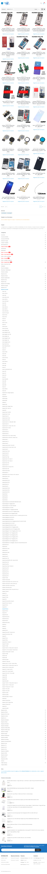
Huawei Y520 (4, 655)
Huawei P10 (4, 593)
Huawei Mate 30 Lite (6, 488)
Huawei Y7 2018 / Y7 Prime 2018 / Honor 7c (10, 682)
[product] (8, 19)
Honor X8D (4, 384)
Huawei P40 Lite (5, 614)
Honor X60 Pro (5, 361)
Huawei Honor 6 (5, 429)
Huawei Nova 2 (5, 550)
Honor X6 (4, 359)
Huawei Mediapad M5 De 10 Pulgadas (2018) (10, 527)
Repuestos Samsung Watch (6, 741)
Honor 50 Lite (4, 314)
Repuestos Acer (4, 273)
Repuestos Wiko (4, 753)
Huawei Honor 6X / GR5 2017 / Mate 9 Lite (9, 437)
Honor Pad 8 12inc (5, 344)
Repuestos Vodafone (5, 751)
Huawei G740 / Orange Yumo (7, 406)
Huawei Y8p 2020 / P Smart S (7, 696)
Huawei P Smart (5, 577)
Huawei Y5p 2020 (5, 659)
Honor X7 (4, 367)
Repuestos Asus (4, 279)
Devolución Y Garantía (15, 860)
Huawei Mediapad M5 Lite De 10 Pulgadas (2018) (11, 529)
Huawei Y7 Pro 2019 (5, 690)
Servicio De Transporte (15, 858)
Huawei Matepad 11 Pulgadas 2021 (8, 503)
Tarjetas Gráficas (4, 764)
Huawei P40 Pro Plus (6, 622)
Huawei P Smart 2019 (6, 579)
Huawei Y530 (4, 657)
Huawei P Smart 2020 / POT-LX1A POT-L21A (10, 581)
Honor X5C (4, 355)
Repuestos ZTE (4, 756)
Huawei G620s (4, 398)
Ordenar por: (4, 9)
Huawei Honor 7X (5, 441)
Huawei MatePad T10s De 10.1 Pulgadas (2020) (10, 511)
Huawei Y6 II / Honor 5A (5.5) (7, 669)
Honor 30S (4, 303)
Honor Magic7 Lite (5, 340)
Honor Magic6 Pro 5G (6, 338)
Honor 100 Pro (5, 293)
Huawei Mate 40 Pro (6, 492)
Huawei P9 (4, 636)
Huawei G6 (4, 394)
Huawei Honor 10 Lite (6, 414)
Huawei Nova (4, 546)
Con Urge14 (9, 213)
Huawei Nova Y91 (5, 575)
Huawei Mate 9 (5, 497)
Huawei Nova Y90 (5, 573)
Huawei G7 (4, 402)
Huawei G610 (4, 396)
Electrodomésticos (4, 244)
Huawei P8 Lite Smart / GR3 (7, 634)
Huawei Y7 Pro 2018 (5, 688)
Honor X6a (4, 363)
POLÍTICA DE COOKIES (5, 862)
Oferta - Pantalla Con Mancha (6, 260)
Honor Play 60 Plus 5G (6, 345)
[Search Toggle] (41, 3)
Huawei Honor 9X (5, 455)
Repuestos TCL (4, 745)
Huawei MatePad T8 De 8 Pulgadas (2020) (9, 513)
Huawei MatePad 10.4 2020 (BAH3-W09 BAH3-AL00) (11, 501)
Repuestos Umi (4, 747)
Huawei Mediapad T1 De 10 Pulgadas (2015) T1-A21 (11, 531)
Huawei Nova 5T (5, 556)
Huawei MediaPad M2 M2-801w (8, 519)
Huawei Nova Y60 (5, 568)
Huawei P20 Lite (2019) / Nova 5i (8, 601)
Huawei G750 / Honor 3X (6, 408)
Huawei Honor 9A (5, 453)
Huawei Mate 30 (5, 486)
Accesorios (3, 234)
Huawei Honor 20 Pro (6, 420)
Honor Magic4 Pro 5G (6, 332)
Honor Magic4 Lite (5, 330)
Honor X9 (4, 386)
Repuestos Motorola (4, 723)
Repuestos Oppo (4, 733)
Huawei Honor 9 (5, 449)
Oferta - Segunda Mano (5, 262)
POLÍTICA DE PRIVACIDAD (5, 864)
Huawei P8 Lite (5, 630)
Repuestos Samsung (4, 739)
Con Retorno (4, 213)
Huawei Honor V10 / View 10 (7, 458)
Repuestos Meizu (4, 721)
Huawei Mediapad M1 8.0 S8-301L (8, 517)
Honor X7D (4, 375)
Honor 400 (4, 305)
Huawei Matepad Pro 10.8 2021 (7, 507)
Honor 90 (4, 324)
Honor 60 (4, 318)
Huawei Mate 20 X (5, 484)
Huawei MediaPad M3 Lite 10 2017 (8, 523)
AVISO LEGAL (3, 860)
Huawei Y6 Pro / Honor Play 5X (7, 671)
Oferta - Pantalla (4, 258)
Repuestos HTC (4, 287)
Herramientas (3, 248)
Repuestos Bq (3, 281)
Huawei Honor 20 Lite (6, 418)
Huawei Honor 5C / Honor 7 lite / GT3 (8, 425)
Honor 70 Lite (4, 322)
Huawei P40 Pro (5, 620)
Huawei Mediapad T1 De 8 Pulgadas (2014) (10, 534)
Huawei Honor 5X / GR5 (6, 427)
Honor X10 (4, 347)
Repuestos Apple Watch (5, 277)
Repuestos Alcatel (4, 275)
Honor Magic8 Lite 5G (6, 342)
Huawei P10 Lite (5, 595)
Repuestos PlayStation (5, 735)
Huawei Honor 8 (5, 443)
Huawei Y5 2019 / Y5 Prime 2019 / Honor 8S (10, 647)
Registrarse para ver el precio (8, 33)
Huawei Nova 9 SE (5, 562)
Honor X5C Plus (5, 357)
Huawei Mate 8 (5, 495)
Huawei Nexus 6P (5, 544)
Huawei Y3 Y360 (5, 645)
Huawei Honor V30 (5, 462)
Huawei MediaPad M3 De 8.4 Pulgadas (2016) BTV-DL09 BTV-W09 (14, 521)
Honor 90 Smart (5, 328)
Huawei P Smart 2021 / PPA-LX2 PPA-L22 (9, 583)
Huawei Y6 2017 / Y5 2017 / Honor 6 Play (9, 663)
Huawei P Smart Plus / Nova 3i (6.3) (8, 585)
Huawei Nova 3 (5, 554)
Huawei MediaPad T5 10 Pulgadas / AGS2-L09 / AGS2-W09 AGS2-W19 (14, 542)
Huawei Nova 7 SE (5, 558)
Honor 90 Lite (4, 326)
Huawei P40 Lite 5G (5, 616)
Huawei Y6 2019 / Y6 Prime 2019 (8, 667)
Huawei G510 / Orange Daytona (8, 392)
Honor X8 (4, 377)
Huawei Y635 (4, 679)
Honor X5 (4, 349)
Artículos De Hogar (4, 240)
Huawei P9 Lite (5, 638)
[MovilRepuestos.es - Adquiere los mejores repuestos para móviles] (6, 3)
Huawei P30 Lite (8, 27)
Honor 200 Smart (5, 301)
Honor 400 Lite (5, 307)
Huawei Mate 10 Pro (6, 476)
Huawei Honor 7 (5, 439)
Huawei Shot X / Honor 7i (6, 642)
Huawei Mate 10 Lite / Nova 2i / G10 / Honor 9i (10, 474)
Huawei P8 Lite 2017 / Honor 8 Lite (8, 632)
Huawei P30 (4, 606)
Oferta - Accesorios (4, 252)
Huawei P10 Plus (5, 597)
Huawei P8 (4, 628)
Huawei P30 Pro (5, 610)
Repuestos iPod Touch (5, 714)
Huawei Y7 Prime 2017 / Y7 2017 (8, 686)
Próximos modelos (4, 271)
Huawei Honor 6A (5, 431)
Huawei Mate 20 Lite (6, 480)
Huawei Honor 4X (5, 423)
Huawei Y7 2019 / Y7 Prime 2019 (8, 684)
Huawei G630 (4, 400)
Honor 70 (4, 320)
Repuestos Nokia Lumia (5, 729)
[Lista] (44, 9)
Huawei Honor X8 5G (6, 470)
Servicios (2, 760)
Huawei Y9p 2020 (5, 708)
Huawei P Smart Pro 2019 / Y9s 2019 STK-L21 (10, 589)
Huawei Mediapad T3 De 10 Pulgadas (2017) (10, 536)
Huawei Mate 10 (5, 472)
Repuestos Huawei (4, 289)
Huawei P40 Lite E (5, 618)
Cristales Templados (4, 242)
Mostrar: (36, 9)
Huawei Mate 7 (5, 494)
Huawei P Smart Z (5, 148)
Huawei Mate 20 (5, 478)
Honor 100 (4, 291)
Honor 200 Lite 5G (5, 297)
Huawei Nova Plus (5, 564)
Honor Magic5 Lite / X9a (6, 334)
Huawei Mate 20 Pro (6, 482)
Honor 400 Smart (5, 310)
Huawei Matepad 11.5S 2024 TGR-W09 (9, 505)
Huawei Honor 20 (5, 416)
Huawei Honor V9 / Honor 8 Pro (7, 466)
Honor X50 (4, 353)
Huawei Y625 (4, 677)
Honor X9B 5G (4, 388)
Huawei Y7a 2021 (5, 692)
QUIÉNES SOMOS (4, 858)
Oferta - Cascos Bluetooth (6, 254)
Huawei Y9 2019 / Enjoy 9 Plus (7, 702)
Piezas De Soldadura (4, 268)
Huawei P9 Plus (5, 640)
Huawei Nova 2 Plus (5, 552)
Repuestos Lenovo (4, 716)
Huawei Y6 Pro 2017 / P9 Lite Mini (8, 673)
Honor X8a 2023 (5, 379)
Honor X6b (4, 365)
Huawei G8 (4, 410)
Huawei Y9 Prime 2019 (6, 704)
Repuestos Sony (4, 743)
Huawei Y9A (4, 706)
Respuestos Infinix (4, 758)
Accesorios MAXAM (4, 236)
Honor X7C (4, 373)
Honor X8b (4, 381)
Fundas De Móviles (4, 246)
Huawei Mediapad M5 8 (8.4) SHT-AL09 (9, 525)
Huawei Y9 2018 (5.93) (6, 700)
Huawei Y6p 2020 (5, 681)
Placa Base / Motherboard (5, 270)
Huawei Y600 (4, 675)
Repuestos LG (3, 718)
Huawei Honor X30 (5, 468)
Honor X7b (4, 371)
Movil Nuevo (3, 250)
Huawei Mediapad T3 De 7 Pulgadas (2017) (10, 538)
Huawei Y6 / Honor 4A (6, 661)
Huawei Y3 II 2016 (5, 644)
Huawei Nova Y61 (5, 569)
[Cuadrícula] (42, 9)
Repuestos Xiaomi (4, 755)
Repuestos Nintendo (4, 725)
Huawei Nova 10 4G (5, 548)
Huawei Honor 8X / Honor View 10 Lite (9, 447)
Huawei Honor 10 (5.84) (6, 412)
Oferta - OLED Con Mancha (6, 256)
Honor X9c (4, 390)
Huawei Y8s (4, 698)
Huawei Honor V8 (5, 464)
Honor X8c (4, 382)
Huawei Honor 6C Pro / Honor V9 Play (9, 435)
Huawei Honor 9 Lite (6, 451)
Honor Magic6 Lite (5, 336)
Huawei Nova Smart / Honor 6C (7, 566)
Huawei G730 (4, 404)
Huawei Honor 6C (5, 433)
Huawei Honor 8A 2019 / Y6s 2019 (8, 445)
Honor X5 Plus (4, 351)
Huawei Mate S (5, 499)
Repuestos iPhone (4, 712)
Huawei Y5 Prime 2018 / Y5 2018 (8, 651)
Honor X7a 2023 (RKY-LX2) (7, 369)
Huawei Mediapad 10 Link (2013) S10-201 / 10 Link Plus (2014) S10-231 (14, 515)
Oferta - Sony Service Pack (5, 264)
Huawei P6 (4, 624)
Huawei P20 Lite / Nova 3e (7, 603)
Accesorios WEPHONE (5, 238)
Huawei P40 (4, 612)
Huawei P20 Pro (5, 605)
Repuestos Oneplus (4, 731)
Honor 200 (4, 295)
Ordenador (3, 266)
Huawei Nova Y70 (5, 571)
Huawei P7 (4, 626)
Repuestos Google (4, 285)
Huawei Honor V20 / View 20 (7, 460)
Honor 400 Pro (5, 308)
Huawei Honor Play (5, 457)
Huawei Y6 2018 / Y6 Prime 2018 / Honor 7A (10, 665)
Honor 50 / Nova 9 (5, 312)
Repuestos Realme (4, 737)
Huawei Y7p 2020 (5, 694)
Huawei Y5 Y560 (5, 653)
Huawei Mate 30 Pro (6, 490)
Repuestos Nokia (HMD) (5, 727)
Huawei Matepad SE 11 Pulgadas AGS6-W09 (10, 509)
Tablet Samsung (4, 762)
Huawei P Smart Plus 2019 (7, 587)
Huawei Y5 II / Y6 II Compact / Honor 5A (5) (9, 649)
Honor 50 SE (4, 316)
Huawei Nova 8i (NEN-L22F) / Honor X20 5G (10, 560)
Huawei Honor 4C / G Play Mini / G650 (9, 421)
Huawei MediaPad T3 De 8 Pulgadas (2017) (10, 540)
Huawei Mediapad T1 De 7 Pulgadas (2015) (10, 532)
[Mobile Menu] (2, 3)
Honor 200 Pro (5, 299)
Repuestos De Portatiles (5, 283)
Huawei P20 (4, 599)
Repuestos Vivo (4, 749)
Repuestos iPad (4, 710)
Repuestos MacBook (5, 719)
